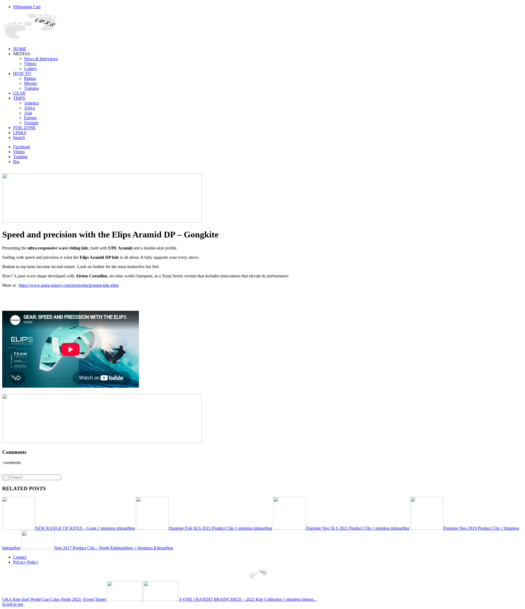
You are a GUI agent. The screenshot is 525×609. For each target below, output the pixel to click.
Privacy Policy (25, 562)
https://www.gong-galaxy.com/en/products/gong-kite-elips (69, 285)
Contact (20, 557)
